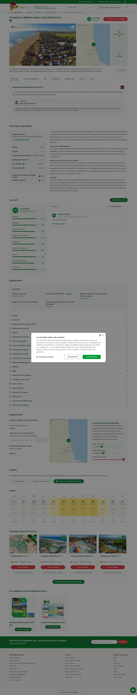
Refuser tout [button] (73, 357)
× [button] (102, 335)
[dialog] (68, 347)
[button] (44, 357)
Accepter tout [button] (91, 357)
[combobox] (100, 335)
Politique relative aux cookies (45, 349)
